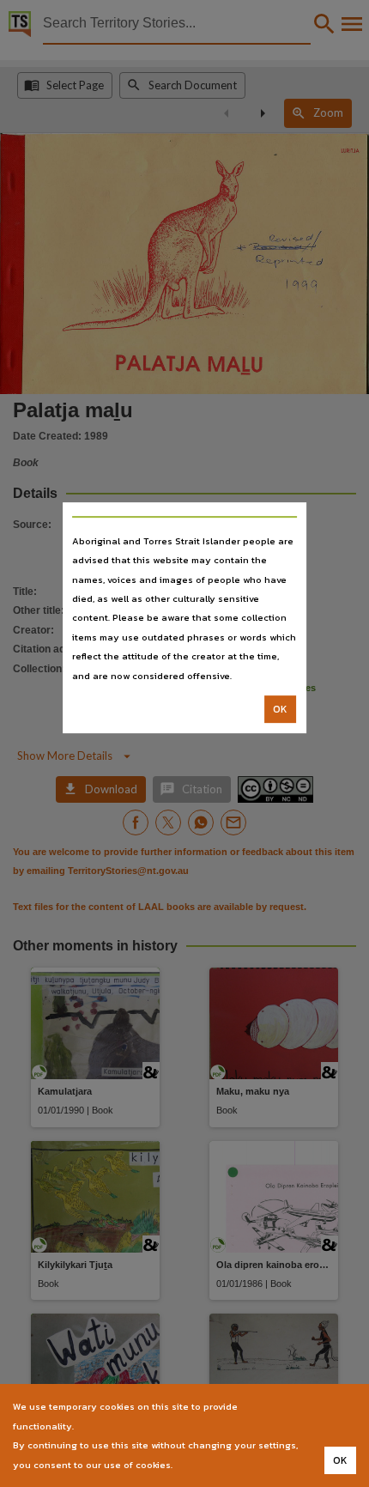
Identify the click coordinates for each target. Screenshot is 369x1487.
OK (280, 709)
